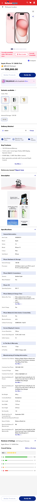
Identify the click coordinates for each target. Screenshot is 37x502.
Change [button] (32, 130)
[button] (9, 7)
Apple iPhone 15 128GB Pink (11, 63)
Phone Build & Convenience (12, 273)
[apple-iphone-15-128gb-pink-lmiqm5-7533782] (5, 100)
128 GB (4, 119)
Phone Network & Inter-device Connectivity (16, 312)
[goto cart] (30, 3)
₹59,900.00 (9, 69)
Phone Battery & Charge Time (12, 293)
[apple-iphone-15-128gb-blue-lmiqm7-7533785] (5, 108)
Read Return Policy (7, 139)
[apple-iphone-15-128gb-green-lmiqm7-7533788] (14, 108)
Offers (26, 81)
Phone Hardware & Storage (12, 259)
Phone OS (6, 285)
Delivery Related (7, 126)
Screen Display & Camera (11, 328)
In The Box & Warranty (10, 343)
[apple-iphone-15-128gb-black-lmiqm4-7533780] (14, 100)
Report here (19, 170)
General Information (9, 234)
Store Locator (22, 54)
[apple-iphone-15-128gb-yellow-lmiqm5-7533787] (24, 100)
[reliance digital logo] (11, 2)
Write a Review (30, 448)
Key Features (6, 145)
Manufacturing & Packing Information (15, 355)
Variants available (7, 90)
